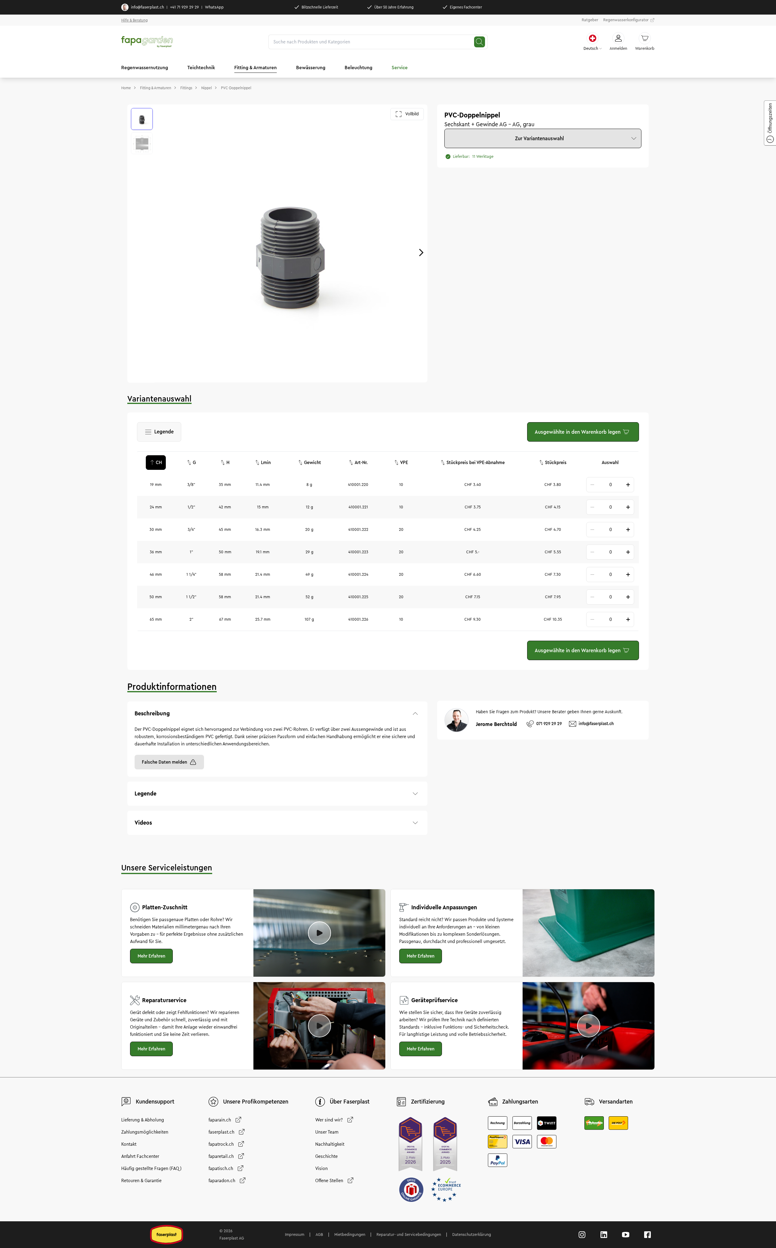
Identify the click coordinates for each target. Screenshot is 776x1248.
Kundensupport (155, 1102)
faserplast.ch (221, 1132)
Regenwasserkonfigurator (626, 20)
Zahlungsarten (520, 1102)
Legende (162, 433)
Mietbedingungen (349, 1235)
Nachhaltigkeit (329, 1144)
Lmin (266, 462)
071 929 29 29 (549, 723)
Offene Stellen (329, 1180)
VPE (404, 462)
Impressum (294, 1235)
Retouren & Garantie (141, 1180)
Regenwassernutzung (144, 67)
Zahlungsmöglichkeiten (144, 1132)
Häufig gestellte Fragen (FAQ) (151, 1168)
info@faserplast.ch (147, 7)
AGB (319, 1235)
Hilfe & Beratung (134, 20)
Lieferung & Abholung (142, 1119)
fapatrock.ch (221, 1144)
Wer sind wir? (329, 1119)
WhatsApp (214, 7)
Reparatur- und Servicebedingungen (408, 1235)
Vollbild (412, 114)
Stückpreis (556, 462)
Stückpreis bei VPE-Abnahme (476, 462)
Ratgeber (590, 20)
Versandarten (616, 1102)
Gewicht (312, 462)
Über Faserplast (350, 1102)
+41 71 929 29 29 (184, 7)
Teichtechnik (201, 67)
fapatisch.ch (221, 1168)
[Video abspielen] (319, 932)
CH (159, 462)
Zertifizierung (428, 1102)
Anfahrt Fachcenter (140, 1156)
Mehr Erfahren (151, 956)
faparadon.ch (222, 1180)
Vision (321, 1168)
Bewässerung (310, 67)
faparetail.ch (221, 1156)
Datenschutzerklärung (471, 1235)
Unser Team (327, 1132)
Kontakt (128, 1144)
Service (400, 67)
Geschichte (326, 1156)
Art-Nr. (361, 462)
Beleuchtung (358, 67)
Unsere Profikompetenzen (255, 1102)
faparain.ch (220, 1119)
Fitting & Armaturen (255, 67)
